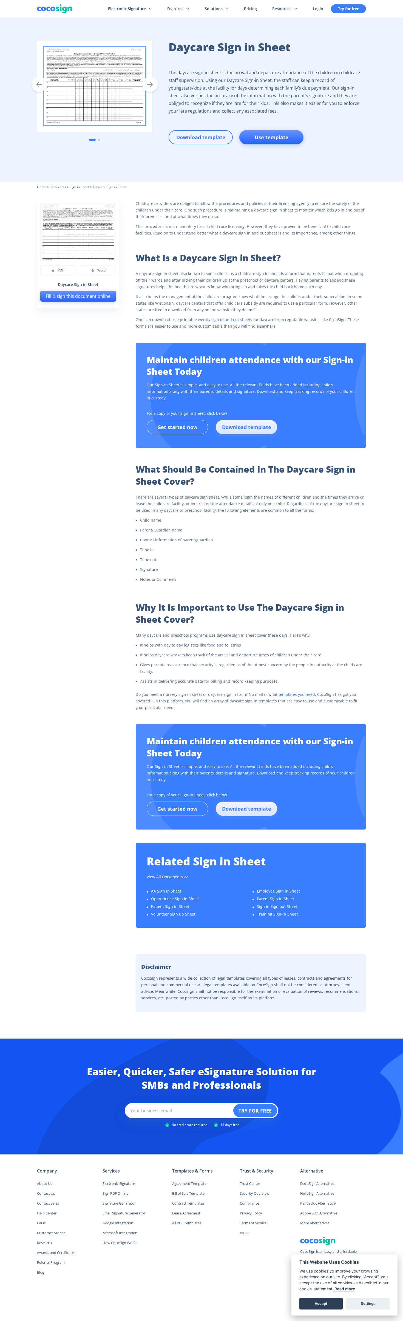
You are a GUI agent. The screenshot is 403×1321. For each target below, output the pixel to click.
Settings (368, 1303)
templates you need (297, 694)
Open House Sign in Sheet (175, 898)
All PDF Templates (186, 1222)
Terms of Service (253, 1222)
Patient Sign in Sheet (170, 906)
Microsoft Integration (120, 1232)
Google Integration (118, 1222)
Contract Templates (188, 1203)
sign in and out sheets (231, 319)
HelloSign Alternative (317, 1193)
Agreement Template (189, 1183)
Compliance (249, 1203)
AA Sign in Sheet (166, 891)
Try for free (348, 8)
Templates (58, 187)
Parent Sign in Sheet (275, 898)
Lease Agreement (186, 1213)
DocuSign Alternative (317, 1183)
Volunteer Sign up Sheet (173, 914)
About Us (44, 1183)
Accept (321, 1303)
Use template (271, 137)
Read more (344, 1288)
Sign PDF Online (115, 1193)
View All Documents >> (167, 876)
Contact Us (46, 1193)
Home (41, 187)
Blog (40, 1272)
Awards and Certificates (56, 1252)
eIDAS (244, 1232)
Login (318, 8)
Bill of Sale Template (188, 1193)
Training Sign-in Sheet (277, 914)
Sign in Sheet (79, 187)
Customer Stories (51, 1232)
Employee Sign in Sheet (278, 891)
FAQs (41, 1222)
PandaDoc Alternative (318, 1203)
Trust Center (250, 1183)
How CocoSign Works (120, 1242)
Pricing (250, 8)
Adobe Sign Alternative (318, 1213)
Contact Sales (48, 1203)
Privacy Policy (251, 1213)
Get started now (177, 427)
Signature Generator (119, 1203)
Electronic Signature (119, 1183)
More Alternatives (314, 1222)
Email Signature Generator (124, 1213)
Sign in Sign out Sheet (277, 906)
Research (44, 1242)
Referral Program (51, 1262)
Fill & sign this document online (78, 296)
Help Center (46, 1213)
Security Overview (254, 1193)
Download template (246, 427)
